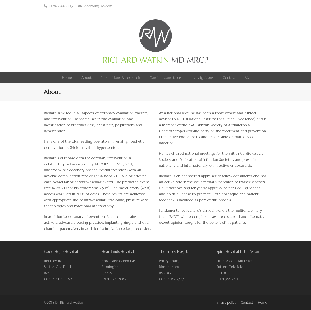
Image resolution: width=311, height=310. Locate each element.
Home (262, 302)
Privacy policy (225, 302)
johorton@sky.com (98, 6)
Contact (247, 302)
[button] (247, 77)
